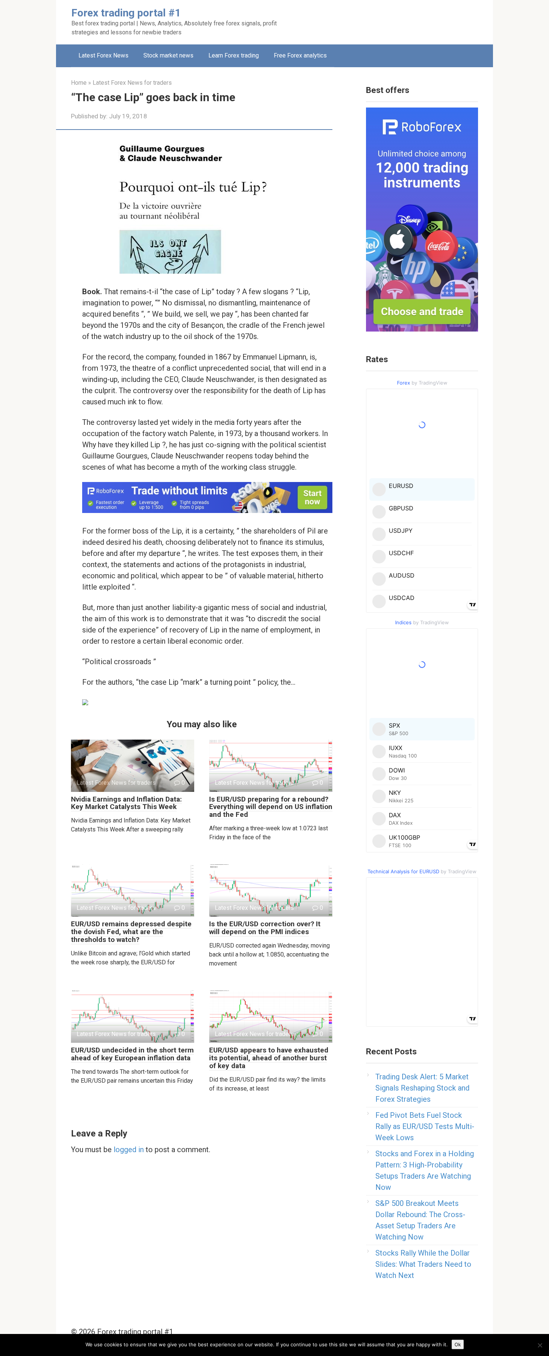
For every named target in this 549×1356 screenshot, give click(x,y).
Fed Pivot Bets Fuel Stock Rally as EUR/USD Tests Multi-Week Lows (424, 1126)
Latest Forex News (103, 55)
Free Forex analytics (300, 55)
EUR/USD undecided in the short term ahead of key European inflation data (132, 1054)
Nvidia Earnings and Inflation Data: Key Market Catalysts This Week (126, 803)
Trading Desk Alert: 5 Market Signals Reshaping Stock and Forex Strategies (422, 1088)
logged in (129, 1149)
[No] (539, 1345)
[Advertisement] (373, 20)
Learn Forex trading (233, 55)
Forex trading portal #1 (126, 13)
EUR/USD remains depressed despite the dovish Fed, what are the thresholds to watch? (131, 932)
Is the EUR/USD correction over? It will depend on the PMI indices (264, 928)
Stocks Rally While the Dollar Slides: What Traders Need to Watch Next (423, 1264)
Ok (458, 1344)
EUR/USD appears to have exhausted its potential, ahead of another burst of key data (268, 1058)
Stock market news (168, 55)
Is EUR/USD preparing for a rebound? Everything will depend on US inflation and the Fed (270, 807)
